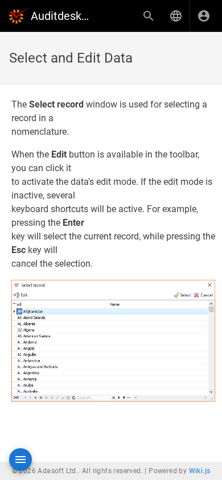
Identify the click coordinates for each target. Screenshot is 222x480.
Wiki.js (200, 471)
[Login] (203, 16)
